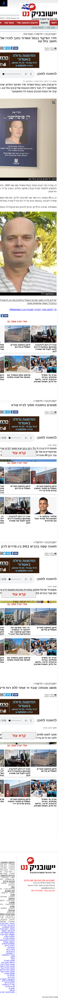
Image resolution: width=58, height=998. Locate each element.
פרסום (12, 990)
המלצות (4, 908)
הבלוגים (4, 920)
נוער (13, 887)
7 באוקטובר (10, 953)
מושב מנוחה (47, 728)
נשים (12, 906)
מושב (13, 957)
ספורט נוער (10, 904)
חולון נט (11, 988)
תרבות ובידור (9, 881)
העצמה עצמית (9, 942)
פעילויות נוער (10, 889)
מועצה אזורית (9, 960)
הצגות (4, 883)
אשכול (12, 864)
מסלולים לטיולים (8, 944)
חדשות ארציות (38, 27)
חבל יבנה (8, 872)
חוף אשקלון (10, 879)
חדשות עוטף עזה (8, 962)
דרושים (5, 893)
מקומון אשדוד (9, 973)
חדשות (44, 22)
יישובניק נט (51, 34)
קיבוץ (13, 959)
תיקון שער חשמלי (8, 931)
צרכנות (11, 910)
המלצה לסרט (9, 936)
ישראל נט (11, 975)
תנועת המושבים (8, 927)
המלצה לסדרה (9, 938)
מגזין (12, 894)
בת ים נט (11, 977)
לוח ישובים (10, 891)
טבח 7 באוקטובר (8, 955)
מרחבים (5, 877)
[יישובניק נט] (37, 873)
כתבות (12, 883)
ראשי (54, 22)
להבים (12, 868)
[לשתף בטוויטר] (7, 49)
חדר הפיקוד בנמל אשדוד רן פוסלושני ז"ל (37, 81)
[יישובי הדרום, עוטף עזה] (39, 20)
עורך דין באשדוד (8, 985)
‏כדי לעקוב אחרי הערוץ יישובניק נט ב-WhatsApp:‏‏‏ (33, 309)
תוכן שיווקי (11, 912)
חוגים (13, 893)
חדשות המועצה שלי (27, 22)
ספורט (12, 902)
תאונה (49, 445)
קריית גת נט (10, 986)
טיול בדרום (10, 949)
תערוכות (11, 885)
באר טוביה (10, 918)
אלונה (12, 873)
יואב (13, 877)
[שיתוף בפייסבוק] (14, 49)
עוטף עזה (9, 22)
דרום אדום (10, 916)
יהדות (12, 920)
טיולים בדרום (9, 946)
